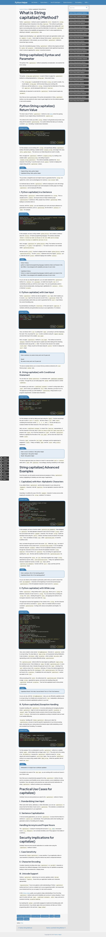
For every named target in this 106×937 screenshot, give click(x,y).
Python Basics (43, 2)
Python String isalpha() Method (77, 48)
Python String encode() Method (77, 27)
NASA (53, 828)
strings (27, 919)
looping (58, 916)
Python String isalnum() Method (77, 44)
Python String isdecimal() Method (77, 51)
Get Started (34, 2)
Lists (52, 916)
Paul (22, 923)
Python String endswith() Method (77, 34)
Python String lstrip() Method (76, 90)
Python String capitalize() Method (78, 13)
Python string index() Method (76, 41)
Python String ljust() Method (76, 83)
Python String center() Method (77, 20)
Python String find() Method (76, 37)
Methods (20, 919)
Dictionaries (45, 916)
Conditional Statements (24, 916)
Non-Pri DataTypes (55, 2)
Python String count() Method (77, 23)
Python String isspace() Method (77, 69)
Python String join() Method (76, 79)
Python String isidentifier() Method (78, 58)
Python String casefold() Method (77, 16)
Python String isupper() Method (77, 76)
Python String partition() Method (77, 93)
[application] (37, 2)
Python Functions (67, 2)
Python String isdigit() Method (77, 55)
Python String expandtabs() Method (78, 30)
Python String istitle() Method (76, 72)
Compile (60, 142)
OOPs (86, 2)
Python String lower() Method (77, 86)
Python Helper (21, 2)
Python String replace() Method (77, 97)
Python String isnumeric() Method (78, 65)
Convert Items (36, 916)
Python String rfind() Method (76, 100)
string (51, 114)
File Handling (78, 2)
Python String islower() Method (77, 62)
